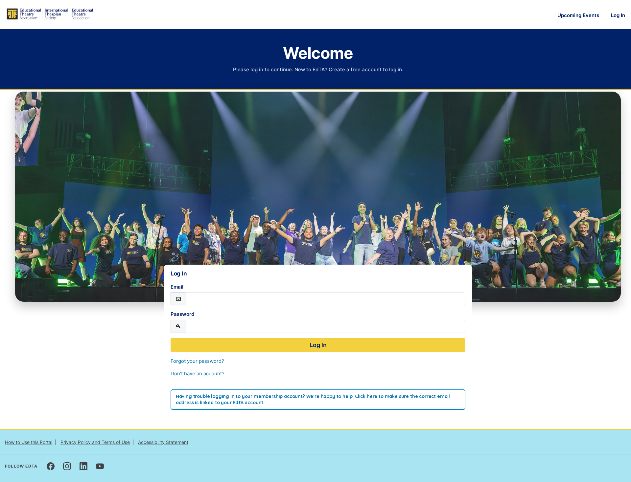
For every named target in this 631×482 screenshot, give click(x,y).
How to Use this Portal (28, 442)
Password (182, 314)
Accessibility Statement (163, 442)
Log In (618, 15)
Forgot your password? (197, 361)
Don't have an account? (197, 373)
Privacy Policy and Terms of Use (95, 442)
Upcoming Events (578, 15)
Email (177, 287)
